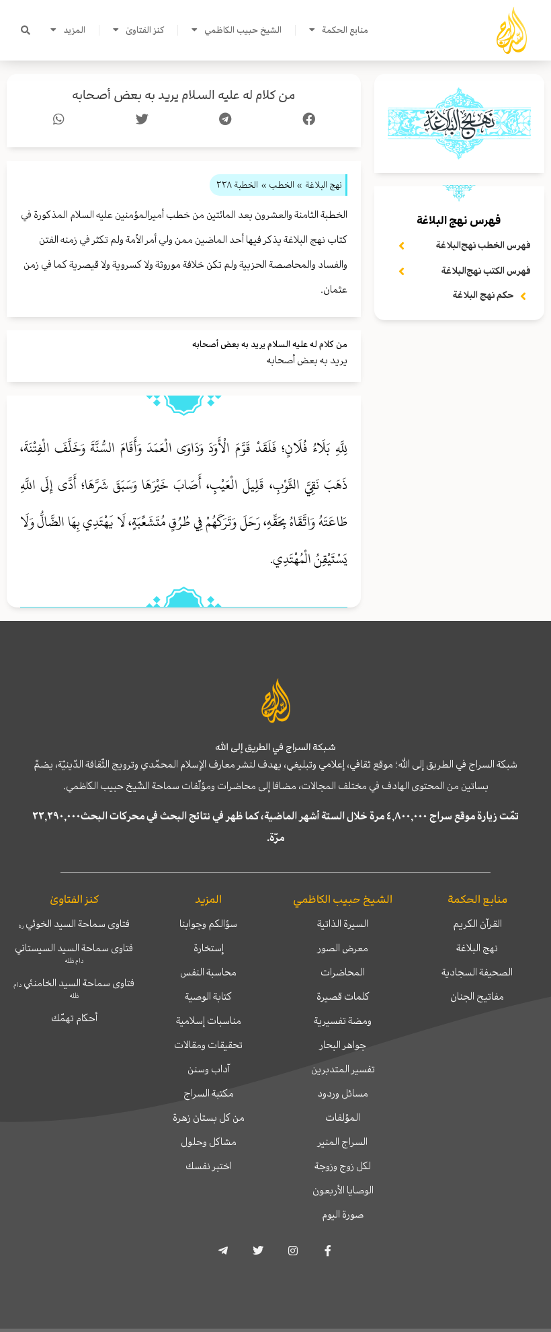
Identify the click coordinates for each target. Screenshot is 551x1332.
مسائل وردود (342, 1093)
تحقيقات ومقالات (208, 1044)
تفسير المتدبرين (343, 1069)
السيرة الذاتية (342, 923)
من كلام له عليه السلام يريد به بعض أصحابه (183, 95)
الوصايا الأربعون (343, 1190)
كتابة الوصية (208, 996)
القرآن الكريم (477, 923)
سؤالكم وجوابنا (208, 923)
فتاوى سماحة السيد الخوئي (74, 923)
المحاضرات (343, 972)
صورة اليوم (343, 1214)
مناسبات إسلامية (208, 1020)
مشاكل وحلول (209, 1141)
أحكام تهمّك (74, 1018)
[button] (25, 30)
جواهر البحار (343, 1044)
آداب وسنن (208, 1069)
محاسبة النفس (208, 972)
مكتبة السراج (208, 1093)
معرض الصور (343, 948)
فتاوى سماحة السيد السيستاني (74, 952)
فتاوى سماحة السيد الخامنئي (73, 987)
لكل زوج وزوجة (342, 1166)
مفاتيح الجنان (477, 996)
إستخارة (209, 948)
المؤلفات (342, 1117)
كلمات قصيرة (343, 996)
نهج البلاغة (477, 948)
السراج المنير (343, 1141)
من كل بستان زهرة (209, 1117)
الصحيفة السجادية (477, 972)
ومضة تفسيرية (343, 1020)
